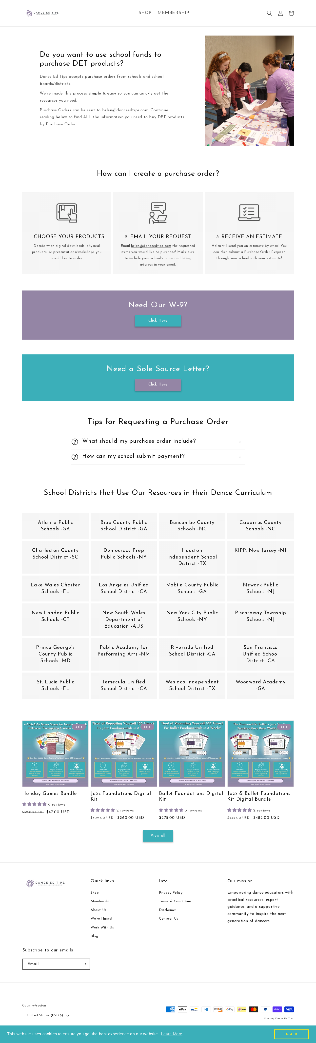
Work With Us (102, 927)
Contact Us (168, 919)
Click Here (158, 321)
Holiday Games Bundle (49, 793)
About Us (98, 910)
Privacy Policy (170, 893)
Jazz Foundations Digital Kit (121, 796)
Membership (101, 901)
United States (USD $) (45, 1015)
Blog (94, 936)
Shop (95, 893)
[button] (269, 13)
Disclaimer (167, 910)
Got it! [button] (291, 1034)
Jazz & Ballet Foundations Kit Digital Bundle (259, 796)
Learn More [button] (171, 1034)
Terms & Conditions (175, 901)
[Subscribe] (84, 964)
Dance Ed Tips (284, 1018)
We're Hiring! (101, 919)
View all (158, 836)
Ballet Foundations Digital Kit (191, 796)
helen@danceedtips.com (125, 110)
